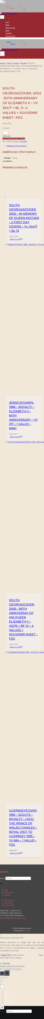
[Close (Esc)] (7, 977)
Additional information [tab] (17, 146)
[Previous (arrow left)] (1, 980)
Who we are (10, 28)
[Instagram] (4, 3)
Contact (9, 33)
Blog (7, 31)
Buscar (2, 878)
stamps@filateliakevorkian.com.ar (13, 918)
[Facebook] (1, 3)
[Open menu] (2, 53)
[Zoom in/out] (1, 977)
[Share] (5, 977)
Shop (8, 25)
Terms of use (9, 905)
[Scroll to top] (2, 973)
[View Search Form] (2, 17)
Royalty (24, 141)
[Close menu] (0, 983)
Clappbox (27, 931)
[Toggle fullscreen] (3, 977)
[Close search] (2, 1007)
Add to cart (6, 136)
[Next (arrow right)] (3, 980)
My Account (9, 892)
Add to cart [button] (15, 239)
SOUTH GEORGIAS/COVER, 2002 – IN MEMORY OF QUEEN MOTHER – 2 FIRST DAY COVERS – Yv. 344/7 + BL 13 (24, 217)
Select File (6, 963)
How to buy (8, 903)
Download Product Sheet (13, 139)
